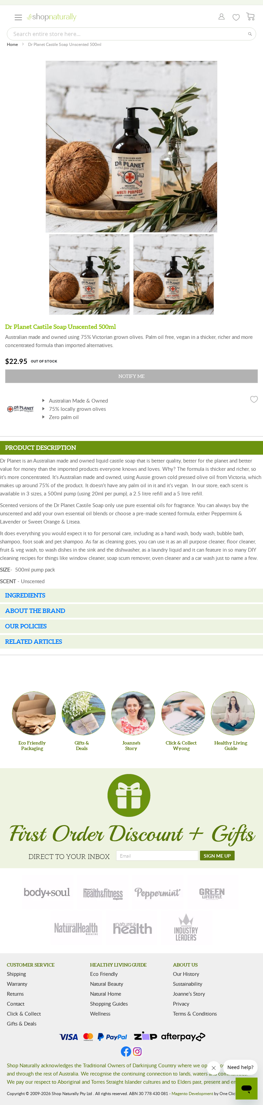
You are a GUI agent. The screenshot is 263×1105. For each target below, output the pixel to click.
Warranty (17, 983)
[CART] (250, 16)
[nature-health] (131, 928)
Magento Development (192, 1093)
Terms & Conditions (195, 1013)
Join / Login (219, 17)
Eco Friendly (104, 973)
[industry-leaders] (186, 928)
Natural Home (105, 993)
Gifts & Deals (21, 1023)
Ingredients (25, 595)
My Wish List (236, 17)
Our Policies (26, 626)
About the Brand (35, 610)
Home (12, 44)
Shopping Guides (109, 1003)
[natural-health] (76, 928)
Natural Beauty (106, 983)
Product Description (40, 447)
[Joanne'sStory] (133, 713)
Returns (15, 993)
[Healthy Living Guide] (232, 713)
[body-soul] (47, 892)
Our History (186, 973)
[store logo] (51, 17)
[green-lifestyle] (213, 892)
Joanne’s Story (189, 993)
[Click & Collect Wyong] (183, 713)
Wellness (100, 1013)
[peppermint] (158, 892)
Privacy (181, 1003)
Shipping (16, 973)
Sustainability (187, 983)
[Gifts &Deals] (83, 713)
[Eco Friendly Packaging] (33, 713)
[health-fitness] (102, 892)
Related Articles (33, 641)
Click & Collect (24, 1013)
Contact (15, 1003)
